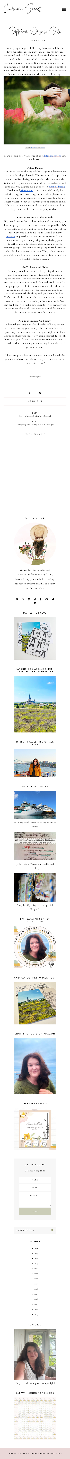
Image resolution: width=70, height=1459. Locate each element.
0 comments (35, 401)
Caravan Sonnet (22, 9)
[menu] (64, 9)
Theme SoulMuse (50, 1454)
